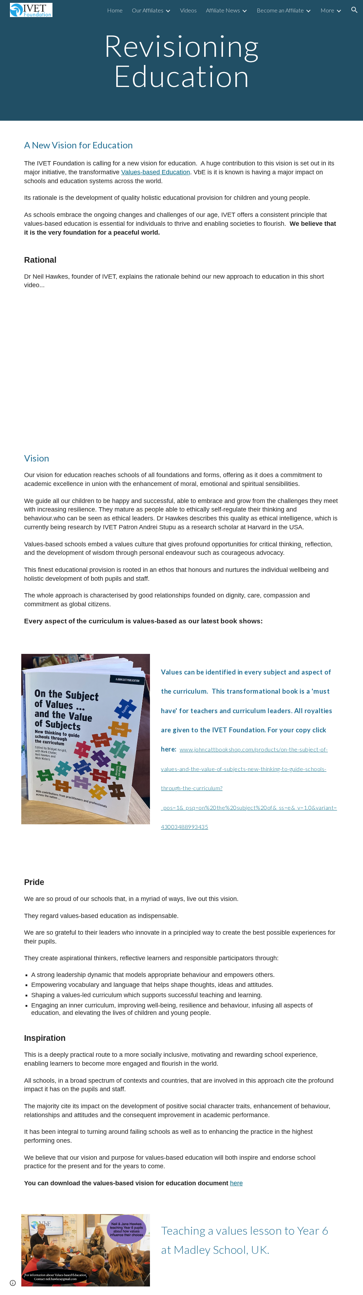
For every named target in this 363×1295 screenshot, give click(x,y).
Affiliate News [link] (223, 10)
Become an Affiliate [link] (280, 10)
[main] (181, 60)
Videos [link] (188, 10)
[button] (354, 9)
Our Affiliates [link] (147, 10)
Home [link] (115, 10)
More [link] (327, 10)
